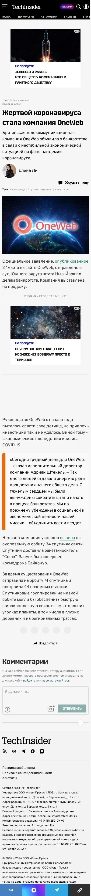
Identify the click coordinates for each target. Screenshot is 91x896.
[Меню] (4, 6)
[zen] (32, 751)
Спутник (33, 189)
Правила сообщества (18, 768)
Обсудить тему (76, 182)
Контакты (9, 778)
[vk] (14, 751)
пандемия (46, 189)
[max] (42, 751)
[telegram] (23, 751)
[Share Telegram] (57, 890)
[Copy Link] (79, 890)
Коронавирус (18, 189)
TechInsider (26, 7)
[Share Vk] (11, 890)
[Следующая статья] (45, 722)
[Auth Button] (86, 6)
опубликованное (71, 261)
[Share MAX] (33, 890)
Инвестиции (62, 189)
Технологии (9, 101)
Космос (24, 101)
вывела (67, 538)
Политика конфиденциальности (27, 773)
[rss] (4, 751)
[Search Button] (78, 6)
